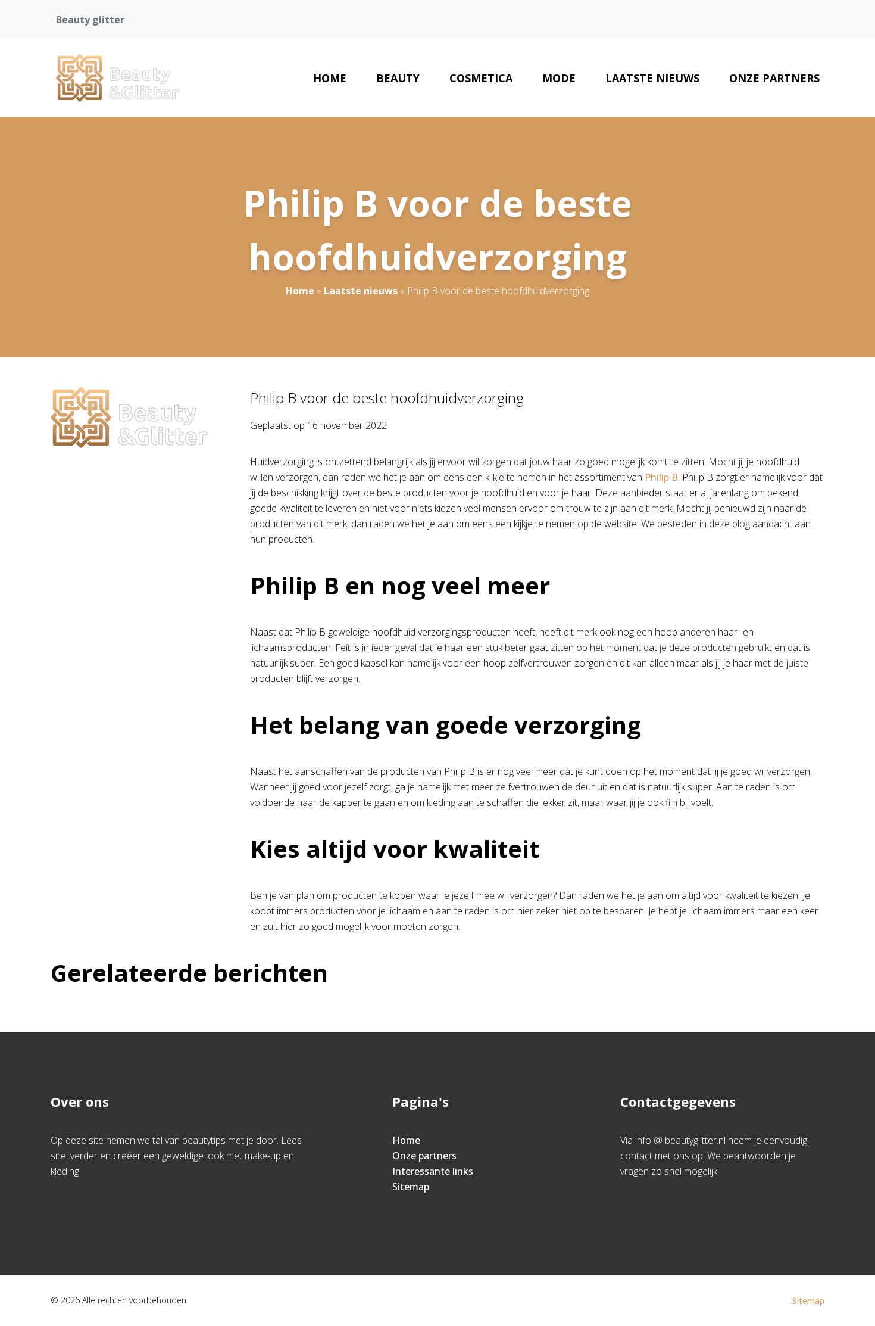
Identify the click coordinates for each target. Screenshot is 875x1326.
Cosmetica (480, 78)
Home (329, 78)
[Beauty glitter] (117, 78)
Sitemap (410, 1186)
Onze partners (774, 78)
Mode (559, 78)
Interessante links (432, 1171)
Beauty (398, 78)
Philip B (661, 477)
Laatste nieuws (652, 78)
